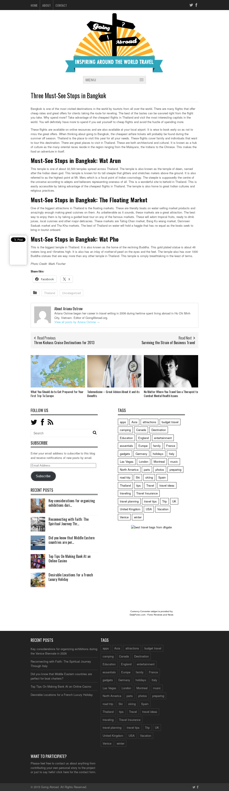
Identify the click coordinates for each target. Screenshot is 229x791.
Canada (141, 430)
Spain (162, 477)
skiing (149, 477)
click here (62, 772)
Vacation (162, 509)
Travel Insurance (147, 493)
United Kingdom (130, 509)
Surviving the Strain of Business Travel (168, 342)
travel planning (129, 501)
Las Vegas (127, 461)
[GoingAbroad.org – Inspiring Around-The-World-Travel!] (114, 70)
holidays (158, 454)
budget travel (170, 422)
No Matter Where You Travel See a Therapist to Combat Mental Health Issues (171, 393)
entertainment (163, 438)
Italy (171, 454)
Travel (150, 485)
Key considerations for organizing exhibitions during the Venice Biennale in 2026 (64, 651)
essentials (126, 446)
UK (174, 501)
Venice (124, 517)
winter (138, 517)
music (174, 461)
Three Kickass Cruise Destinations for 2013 (64, 342)
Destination (158, 430)
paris (147, 469)
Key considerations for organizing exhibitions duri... (72, 503)
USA (149, 509)
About (46, 5)
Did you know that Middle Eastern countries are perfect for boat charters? (61, 676)
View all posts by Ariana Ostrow (77, 322)
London (143, 461)
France (170, 446)
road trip (125, 477)
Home (34, 5)
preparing (175, 469)
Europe (143, 446)
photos (159, 469)
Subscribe (43, 476)
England (143, 438)
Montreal (159, 461)
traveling (125, 493)
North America (129, 469)
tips (138, 485)
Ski (138, 477)
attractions (149, 422)
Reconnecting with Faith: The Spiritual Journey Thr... (69, 522)
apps (123, 422)
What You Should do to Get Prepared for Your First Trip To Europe (57, 393)
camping (125, 430)
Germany (141, 454)
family (157, 446)
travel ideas (166, 485)
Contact (61, 5)
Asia (134, 422)
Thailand (49, 293)
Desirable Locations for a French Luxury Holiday (71, 577)
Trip (164, 501)
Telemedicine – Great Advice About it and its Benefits (113, 393)
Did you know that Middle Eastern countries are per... (72, 540)
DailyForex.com (137, 614)
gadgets (125, 454)
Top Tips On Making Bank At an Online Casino (70, 559)
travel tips (150, 501)
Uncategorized (71, 293)
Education (126, 438)
